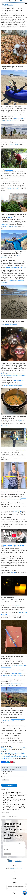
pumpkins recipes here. (10, 324)
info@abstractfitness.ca (13, 1)
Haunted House (18, 380)
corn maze (16, 272)
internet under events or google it (13, 385)
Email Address (5, 773)
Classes (14, 878)
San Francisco (21, 451)
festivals (13, 572)
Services (14, 875)
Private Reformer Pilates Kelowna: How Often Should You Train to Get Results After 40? (14, 800)
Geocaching (9, 170)
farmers (10, 217)
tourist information (14, 144)
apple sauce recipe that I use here (15, 267)
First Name (4, 777)
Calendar (8, 785)
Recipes (14, 882)
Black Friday (17, 511)
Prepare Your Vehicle (12, 188)
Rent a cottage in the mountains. (13, 545)
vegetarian (16, 606)
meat (9, 606)
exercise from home (7, 493)
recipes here (4, 224)
